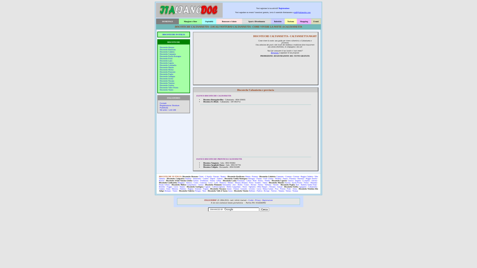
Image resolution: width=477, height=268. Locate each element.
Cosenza (288, 177)
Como (196, 183)
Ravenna (301, 179)
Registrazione (284, 8)
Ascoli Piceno (297, 183)
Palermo (183, 189)
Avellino (188, 179)
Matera (247, 177)
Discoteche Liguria (167, 63)
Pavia (251, 183)
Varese (265, 183)
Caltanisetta (312, 187)
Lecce (176, 187)
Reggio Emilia (311, 179)
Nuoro (244, 187)
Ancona (287, 183)
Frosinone (241, 181)
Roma (260, 181)
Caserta (205, 179)
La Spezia (306, 181)
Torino (260, 185)
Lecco (210, 183)
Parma (285, 179)
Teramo (223, 177)
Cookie (250, 200)
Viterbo (267, 181)
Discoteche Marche (167, 67)
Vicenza (295, 191)
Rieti (255, 181)
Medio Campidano (234, 187)
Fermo (306, 183)
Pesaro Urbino (164, 185)
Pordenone (204, 181)
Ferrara (259, 179)
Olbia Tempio (262, 187)
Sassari (279, 187)
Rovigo (266, 191)
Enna (168, 189)
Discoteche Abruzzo (167, 47)
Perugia (198, 191)
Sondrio (258, 183)
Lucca (259, 189)
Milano (230, 183)
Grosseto (244, 189)
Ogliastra (252, 187)
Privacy (258, 200)
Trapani (206, 189)
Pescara (216, 177)
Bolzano (168, 191)
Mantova (222, 183)
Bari (297, 185)
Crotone (296, 177)
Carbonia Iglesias (218, 187)
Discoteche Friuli (166, 59)
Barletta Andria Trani (309, 185)
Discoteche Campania (168, 54)
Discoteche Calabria (167, 52)
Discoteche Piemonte (167, 72)
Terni (204, 191)
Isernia (200, 185)
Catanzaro (280, 177)
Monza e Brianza (241, 183)
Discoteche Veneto (166, 90)
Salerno (220, 179)
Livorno (252, 189)
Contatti (163, 103)
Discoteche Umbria (167, 85)
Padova (259, 191)
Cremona (203, 183)
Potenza (255, 177)
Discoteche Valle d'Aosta (169, 88)
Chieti (201, 177)
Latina (249, 181)
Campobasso (191, 185)
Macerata (313, 183)
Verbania (268, 185)
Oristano (272, 187)
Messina (175, 189)
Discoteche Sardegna (167, 76)
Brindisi (162, 187)
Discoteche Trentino (167, 83)
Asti (234, 185)
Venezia (281, 191)
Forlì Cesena (268, 179)
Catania (162, 189)
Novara (253, 185)
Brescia (189, 183)
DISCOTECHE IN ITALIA (173, 35)
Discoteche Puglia (166, 74)
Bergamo (181, 183)
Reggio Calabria (307, 177)
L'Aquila (208, 177)
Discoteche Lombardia (168, 65)
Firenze (236, 189)
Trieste (212, 181)
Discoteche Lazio (166, 61)
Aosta (230, 191)
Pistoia (282, 189)
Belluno (252, 191)
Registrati (275, 53)
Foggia (169, 187)
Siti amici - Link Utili (168, 110)
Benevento (197, 179)
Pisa (276, 189)
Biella (240, 185)
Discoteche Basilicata (168, 50)
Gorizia (195, 181)
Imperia (298, 181)
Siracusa (198, 189)
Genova (290, 181)
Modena (278, 179)
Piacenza (292, 179)
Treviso (274, 191)
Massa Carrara (268, 189)
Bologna (251, 179)
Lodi (216, 183)
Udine (219, 181)
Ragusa (190, 189)
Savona (314, 181)
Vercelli (276, 185)
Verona (288, 191)
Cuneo (246, 185)
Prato (289, 189)
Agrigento (303, 187)
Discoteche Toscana (167, 81)
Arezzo (229, 189)
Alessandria (226, 185)
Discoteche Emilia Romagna (170, 56)
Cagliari (207, 187)
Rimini (161, 181)
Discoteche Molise (166, 70)
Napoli (212, 179)
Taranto (182, 187)
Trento (175, 191)
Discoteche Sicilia (166, 79)
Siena (295, 189)
